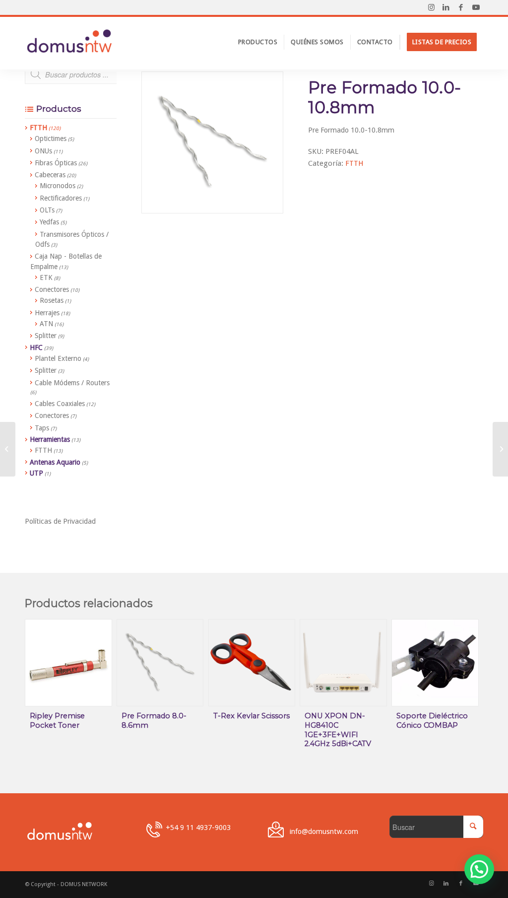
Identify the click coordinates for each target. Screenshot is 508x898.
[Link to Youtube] (475, 7)
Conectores (52, 289)
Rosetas (52, 300)
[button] (479, 869)
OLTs (47, 210)
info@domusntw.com (324, 831)
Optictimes (50, 138)
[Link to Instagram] (431, 7)
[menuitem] (258, 42)
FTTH (354, 163)
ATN (46, 324)
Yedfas (49, 222)
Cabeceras (50, 175)
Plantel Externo (58, 358)
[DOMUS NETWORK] (69, 42)
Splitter (46, 336)
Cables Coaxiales (60, 404)
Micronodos (57, 186)
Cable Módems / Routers (72, 383)
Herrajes (47, 313)
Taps (42, 428)
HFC (36, 347)
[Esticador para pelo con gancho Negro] (7, 449)
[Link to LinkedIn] (446, 7)
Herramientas (50, 439)
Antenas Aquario (55, 462)
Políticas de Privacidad (60, 521)
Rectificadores (61, 198)
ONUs (43, 151)
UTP (36, 473)
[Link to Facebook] (460, 7)
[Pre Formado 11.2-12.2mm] (500, 449)
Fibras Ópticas (56, 163)
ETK (46, 277)
